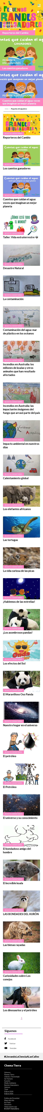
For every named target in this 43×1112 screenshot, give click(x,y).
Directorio (7, 1105)
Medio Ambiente (10, 1083)
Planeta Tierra (9, 1074)
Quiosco (7, 1087)
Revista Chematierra (11, 1085)
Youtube (13, 1048)
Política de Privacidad (11, 1098)
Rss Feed (7, 1102)
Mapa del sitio (9, 1100)
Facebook (12, 1039)
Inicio (6, 109)
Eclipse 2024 (8, 1091)
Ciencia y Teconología (11, 1077)
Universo (7, 1072)
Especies (7, 1081)
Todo (6, 1089)
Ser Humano (8, 1079)
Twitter (12, 1043)
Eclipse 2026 (8, 1094)
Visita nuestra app (10, 1107)
